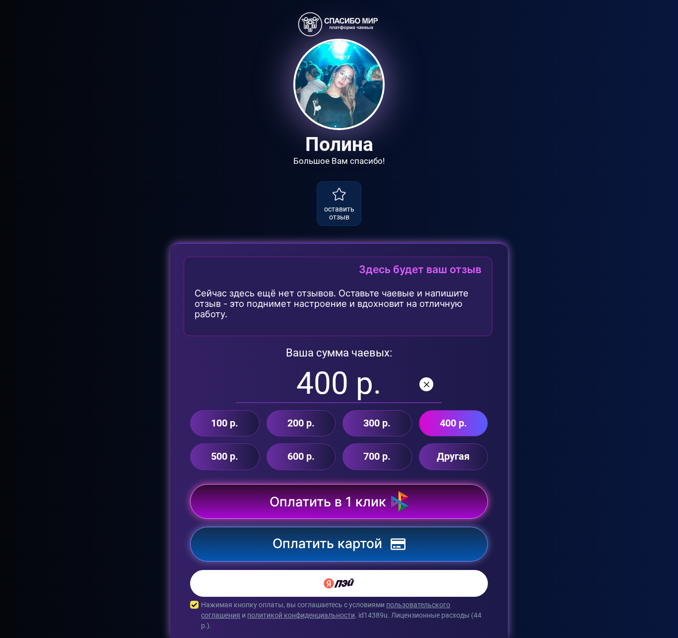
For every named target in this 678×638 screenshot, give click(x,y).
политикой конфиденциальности (301, 615)
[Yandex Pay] (339, 583)
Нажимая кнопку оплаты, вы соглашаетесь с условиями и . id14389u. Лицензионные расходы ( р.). (341, 615)
